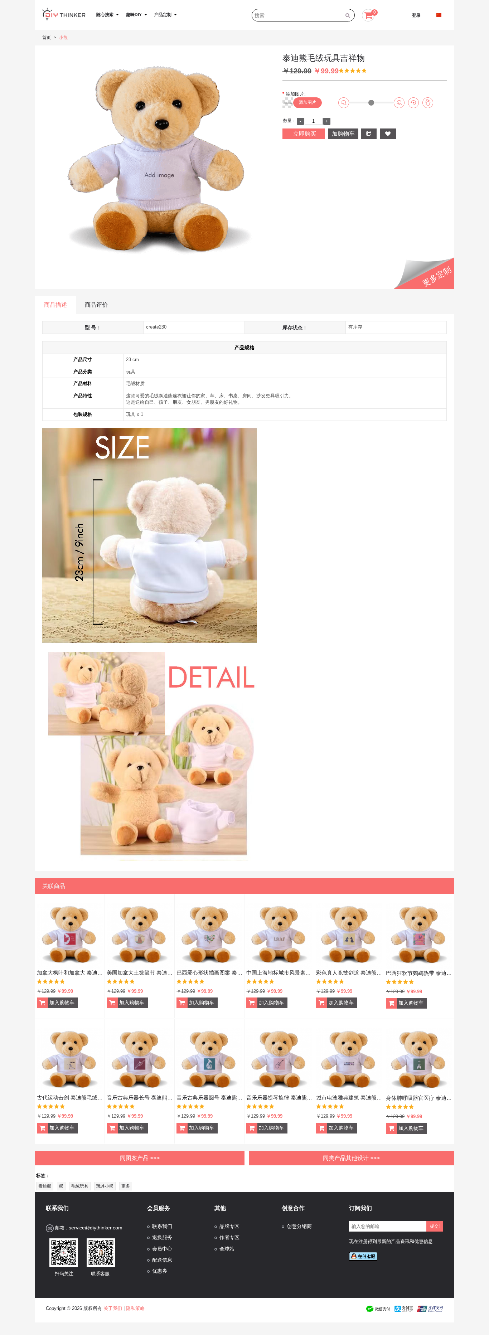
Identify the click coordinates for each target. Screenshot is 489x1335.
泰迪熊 (44, 1186)
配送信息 (162, 1260)
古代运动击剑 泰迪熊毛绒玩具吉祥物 (70, 1097)
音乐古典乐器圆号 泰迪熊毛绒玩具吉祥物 (209, 1097)
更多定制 (437, 276)
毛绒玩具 (79, 1186)
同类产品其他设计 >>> (351, 1158)
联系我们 (162, 1226)
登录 (416, 15)
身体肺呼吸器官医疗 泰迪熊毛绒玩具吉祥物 (419, 1098)
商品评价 (96, 305)
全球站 (226, 1249)
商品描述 (55, 305)
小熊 (63, 37)
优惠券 (159, 1271)
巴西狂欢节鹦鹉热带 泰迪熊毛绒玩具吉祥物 (419, 973)
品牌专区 (229, 1226)
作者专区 (229, 1237)
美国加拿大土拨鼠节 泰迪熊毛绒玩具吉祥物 (140, 973)
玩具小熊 (104, 1186)
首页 (46, 37)
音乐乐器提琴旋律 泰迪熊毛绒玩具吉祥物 (279, 1097)
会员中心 (162, 1249)
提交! (435, 1226)
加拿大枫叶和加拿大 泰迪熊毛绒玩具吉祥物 (70, 973)
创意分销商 (299, 1226)
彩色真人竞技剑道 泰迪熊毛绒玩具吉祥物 (349, 973)
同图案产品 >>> (140, 1158)
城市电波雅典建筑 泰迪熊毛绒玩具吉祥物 (349, 1097)
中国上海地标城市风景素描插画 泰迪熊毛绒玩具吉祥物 (279, 973)
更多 (125, 1186)
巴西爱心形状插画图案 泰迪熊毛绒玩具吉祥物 (209, 973)
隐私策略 (135, 1308)
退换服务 (162, 1237)
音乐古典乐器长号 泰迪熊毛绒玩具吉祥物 (140, 1097)
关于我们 (112, 1308)
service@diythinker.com (95, 1227)
